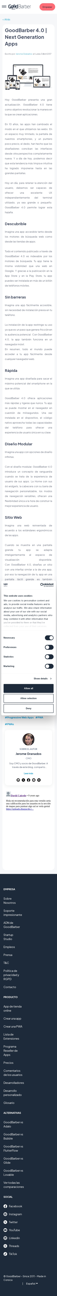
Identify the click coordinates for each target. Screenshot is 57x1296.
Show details (41, 678)
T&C (6, 963)
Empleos (9, 947)
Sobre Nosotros (9, 900)
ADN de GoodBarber (11, 925)
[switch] (49, 647)
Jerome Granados (24, 54)
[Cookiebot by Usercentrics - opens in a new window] (41, 585)
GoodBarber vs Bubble (13, 1136)
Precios (8, 1062)
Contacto (9, 987)
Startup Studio (8, 937)
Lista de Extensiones (11, 1036)
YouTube (14, 1230)
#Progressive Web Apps (19, 717)
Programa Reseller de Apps (10, 1050)
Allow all (28, 688)
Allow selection (28, 698)
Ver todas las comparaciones (13, 1184)
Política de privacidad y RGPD (11, 975)
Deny (28, 708)
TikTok (13, 1254)
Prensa (7, 955)
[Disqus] (28, 828)
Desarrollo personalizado (12, 1093)
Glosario (8, 1102)
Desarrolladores (13, 1082)
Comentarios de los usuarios (12, 1072)
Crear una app (12, 1018)
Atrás (7, 19)
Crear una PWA (12, 1026)
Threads (14, 1246)
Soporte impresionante (12, 912)
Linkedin (14, 1238)
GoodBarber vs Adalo (13, 1124)
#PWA (39, 717)
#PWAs (9, 724)
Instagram (15, 1214)
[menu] (4, 7)
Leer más (28, 773)
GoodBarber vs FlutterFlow (13, 1148)
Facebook (15, 1206)
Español (30, 1283)
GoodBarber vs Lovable (13, 1172)
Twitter (13, 1222)
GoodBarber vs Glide (13, 1160)
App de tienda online (12, 1008)
